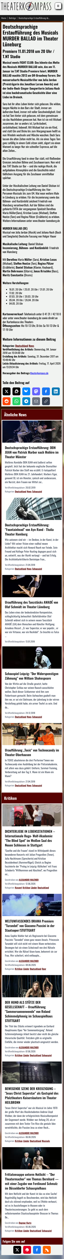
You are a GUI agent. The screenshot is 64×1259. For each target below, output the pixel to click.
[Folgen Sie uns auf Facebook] (37, 1250)
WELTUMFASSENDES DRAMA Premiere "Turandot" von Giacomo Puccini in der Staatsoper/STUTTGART (29, 926)
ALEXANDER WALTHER (29, 879)
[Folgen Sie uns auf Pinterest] (27, 1250)
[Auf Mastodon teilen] (36, 391)
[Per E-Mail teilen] (36, 401)
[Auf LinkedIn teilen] (56, 391)
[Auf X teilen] (7, 391)
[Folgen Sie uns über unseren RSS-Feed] (47, 1250)
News (31, 346)
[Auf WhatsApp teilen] (16, 401)
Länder (34, 887)
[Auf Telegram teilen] (26, 401)
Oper (44, 968)
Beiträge (12, 18)
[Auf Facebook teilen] (46, 391)
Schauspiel (37, 491)
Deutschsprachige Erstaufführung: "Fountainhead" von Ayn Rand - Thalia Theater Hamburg (29, 529)
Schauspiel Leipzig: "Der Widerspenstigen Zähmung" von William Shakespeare (31, 676)
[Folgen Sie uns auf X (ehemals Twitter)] (17, 1250)
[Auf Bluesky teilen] (26, 391)
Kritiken (26, 887)
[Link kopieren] (46, 401)
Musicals (46, 1141)
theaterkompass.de (39, 373)
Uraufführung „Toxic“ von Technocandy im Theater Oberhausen (32, 752)
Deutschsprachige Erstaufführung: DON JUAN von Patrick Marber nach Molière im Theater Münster (32, 452)
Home (3, 18)
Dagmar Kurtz (25, 1222)
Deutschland (21, 346)
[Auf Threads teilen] (16, 391)
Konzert (18, 887)
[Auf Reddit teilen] (7, 401)
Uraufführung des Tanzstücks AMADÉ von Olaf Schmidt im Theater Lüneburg (31, 604)
